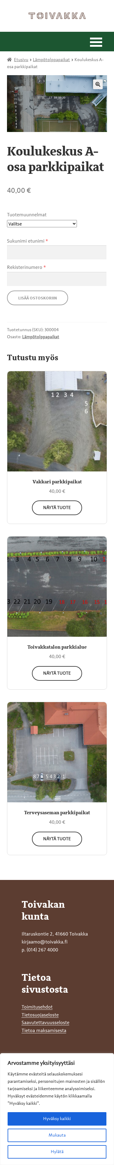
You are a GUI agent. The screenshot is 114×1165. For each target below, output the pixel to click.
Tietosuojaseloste (40, 1015)
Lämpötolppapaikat (51, 60)
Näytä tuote (57, 508)
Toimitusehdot (37, 1007)
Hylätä (57, 1152)
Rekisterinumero (26, 267)
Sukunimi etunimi (27, 241)
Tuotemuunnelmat (27, 215)
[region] (57, 1109)
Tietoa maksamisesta (44, 1030)
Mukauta (57, 1135)
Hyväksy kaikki (57, 1119)
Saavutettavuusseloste (45, 1022)
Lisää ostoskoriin (37, 298)
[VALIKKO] (96, 41)
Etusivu (21, 60)
